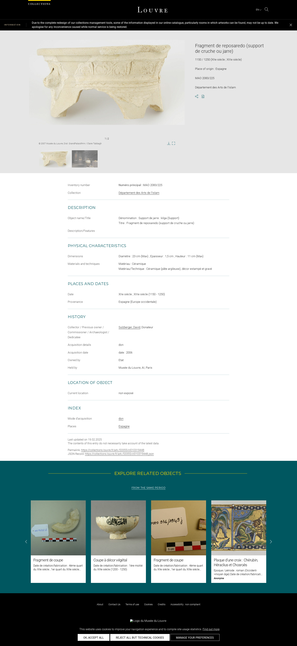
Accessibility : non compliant (185, 604)
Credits (161, 604)
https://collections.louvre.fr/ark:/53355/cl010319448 (112, 450)
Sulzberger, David (129, 327)
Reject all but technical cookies (140, 637)
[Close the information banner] (291, 25)
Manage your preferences (195, 637)
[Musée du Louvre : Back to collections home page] (152, 9)
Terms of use (132, 604)
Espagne (124, 426)
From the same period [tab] (148, 487)
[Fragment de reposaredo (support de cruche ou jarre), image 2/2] (84, 158)
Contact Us (114, 604)
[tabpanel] (148, 541)
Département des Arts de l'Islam (139, 192)
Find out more (211, 629)
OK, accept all (93, 637)
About (100, 604)
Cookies (148, 604)
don (121, 418)
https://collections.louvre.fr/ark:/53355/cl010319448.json (119, 453)
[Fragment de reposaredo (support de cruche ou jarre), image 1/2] (55, 158)
